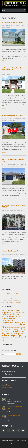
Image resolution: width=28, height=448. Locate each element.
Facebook (4, 389)
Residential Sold (19, 166)
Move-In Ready (23, 327)
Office (23, 329)
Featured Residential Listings (8, 212)
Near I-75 (3, 329)
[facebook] (3, 430)
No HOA (18, 329)
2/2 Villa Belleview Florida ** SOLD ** (13, 115)
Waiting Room (7, 339)
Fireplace (5, 319)
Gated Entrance (17, 321)
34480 (10, 310)
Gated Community (8, 319)
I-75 (13, 325)
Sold (4, 333)
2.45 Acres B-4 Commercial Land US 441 (11, 293)
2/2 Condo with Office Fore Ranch (12, 22)
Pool (3, 331)
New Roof (8, 329)
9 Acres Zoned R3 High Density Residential (12, 298)
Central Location (15, 314)
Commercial (5, 440)
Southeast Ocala (9, 333)
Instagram (4, 390)
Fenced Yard (16, 316)
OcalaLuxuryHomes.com (7, 387)
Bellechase (20, 313)
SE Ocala (22, 331)
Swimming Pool (15, 335)
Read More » (4, 60)
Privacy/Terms (23, 440)
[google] (18, 430)
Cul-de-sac (6, 316)
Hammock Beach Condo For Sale (12, 251)
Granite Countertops (10, 323)
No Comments (11, 25)
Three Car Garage (9, 337)
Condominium (18, 25)
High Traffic (22, 323)
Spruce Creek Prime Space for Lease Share (12, 302)
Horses (10, 325)
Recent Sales (14, 331)
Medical (10, 327)
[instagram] (8, 430)
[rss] (23, 430)
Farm (11, 316)
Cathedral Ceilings (6, 314)
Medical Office (16, 327)
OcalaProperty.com (6, 385)
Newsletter (14, 329)
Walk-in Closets (13, 339)
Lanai (16, 325)
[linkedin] (13, 430)
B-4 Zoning (11, 313)
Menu (3, 10)
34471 (4, 310)
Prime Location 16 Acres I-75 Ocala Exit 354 (12, 300)
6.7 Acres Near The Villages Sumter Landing (12, 296)
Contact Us (16, 440)
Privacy (6, 331)
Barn (15, 313)
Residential (7, 27)
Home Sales (5, 325)
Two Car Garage (18, 337)
